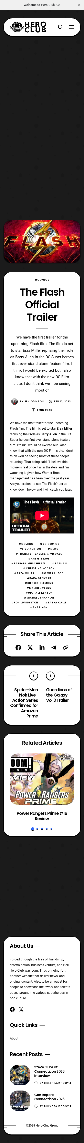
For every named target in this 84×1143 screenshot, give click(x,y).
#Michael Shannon (39, 597)
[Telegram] (54, 647)
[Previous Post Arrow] (33, 676)
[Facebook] (18, 647)
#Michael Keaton (39, 592)
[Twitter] (30, 647)
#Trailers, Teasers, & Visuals (39, 553)
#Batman (59, 563)
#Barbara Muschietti (28, 563)
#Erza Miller (24, 573)
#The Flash (39, 607)
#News (53, 549)
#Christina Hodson (38, 568)
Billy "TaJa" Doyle (58, 1083)
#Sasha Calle (56, 602)
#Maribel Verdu (39, 588)
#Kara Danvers (39, 578)
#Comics (42, 280)
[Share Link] (66, 647)
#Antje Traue (39, 558)
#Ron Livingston (24, 602)
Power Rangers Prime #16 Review (42, 816)
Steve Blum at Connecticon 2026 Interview (49, 1071)
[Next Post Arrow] (50, 676)
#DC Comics (49, 544)
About (14, 1038)
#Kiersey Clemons (39, 583)
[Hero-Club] (28, 27)
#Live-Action (30, 549)
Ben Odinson (34, 401)
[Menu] (71, 27)
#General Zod (52, 573)
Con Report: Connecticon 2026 (49, 1097)
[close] (79, 5)
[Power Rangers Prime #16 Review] (42, 779)
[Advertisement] (42, 78)
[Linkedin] (42, 647)
